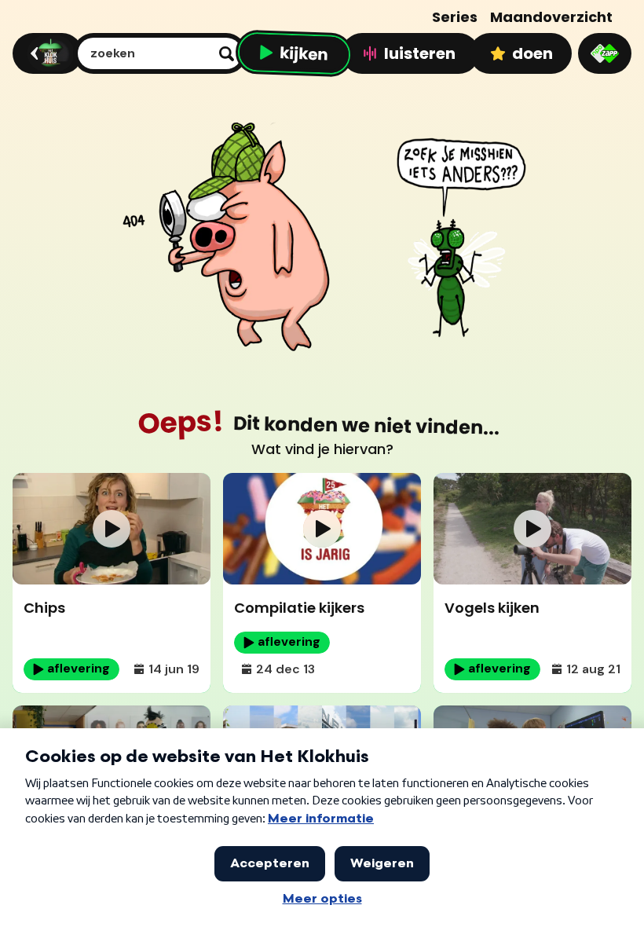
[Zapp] (604, 53)
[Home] (45, 53)
